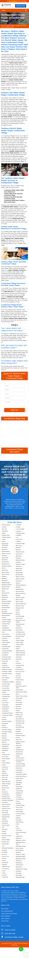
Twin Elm (18, 815)
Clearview (4, 679)
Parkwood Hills (20, 665)
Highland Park (6, 817)
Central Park (5, 648)
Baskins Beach (6, 551)
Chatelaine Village (7, 669)
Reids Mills (19, 704)
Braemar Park (5, 593)
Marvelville (19, 581)
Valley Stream (19, 822)
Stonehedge (19, 786)
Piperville (18, 677)
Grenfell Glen (5, 794)
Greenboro (5, 792)
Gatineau (4, 773)
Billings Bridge (6, 582)
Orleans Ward (19, 642)
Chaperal (4, 663)
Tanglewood (19, 793)
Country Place (5, 694)
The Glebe (18, 797)
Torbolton (18, 803)
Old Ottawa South (20, 634)
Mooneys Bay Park (21, 603)
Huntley (4, 831)
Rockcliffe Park (20, 727)
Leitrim (4, 870)
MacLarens (19, 545)
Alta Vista (4, 529)
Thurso (18, 801)
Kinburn (4, 860)
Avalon (4, 539)
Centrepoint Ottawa (7, 650)
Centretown (5, 655)
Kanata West (5, 844)
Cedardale (5, 644)
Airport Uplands (6, 524)
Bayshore (4, 555)
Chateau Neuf (5, 667)
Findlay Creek (5, 754)
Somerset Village (20, 763)
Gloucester (5, 779)
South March (19, 770)
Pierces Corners (20, 671)
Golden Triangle (6, 783)
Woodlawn (19, 871)
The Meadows (19, 799)
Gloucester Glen (6, 781)
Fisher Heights (6, 758)
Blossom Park (5, 586)
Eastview (4, 736)
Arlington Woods (6, 537)
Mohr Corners (19, 601)
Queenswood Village (21, 692)
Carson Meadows (6, 636)
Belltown (4, 576)
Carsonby (4, 638)
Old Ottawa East (20, 632)
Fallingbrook (5, 746)
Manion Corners (20, 551)
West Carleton (19, 848)
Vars (17, 826)
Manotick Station (20, 560)
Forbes (4, 765)
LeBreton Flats (6, 866)
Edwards (4, 738)
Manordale (19, 556)
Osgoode (18, 646)
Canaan (4, 617)
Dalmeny (4, 719)
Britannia (4, 599)
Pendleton (18, 667)
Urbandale (18, 820)
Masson (18, 583)
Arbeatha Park (6, 535)
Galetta (4, 771)
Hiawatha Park (6, 814)
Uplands (18, 817)
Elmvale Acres (6, 744)
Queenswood (19, 690)
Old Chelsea (19, 630)
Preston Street (19, 679)
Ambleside (5, 531)
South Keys (19, 768)
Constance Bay (6, 684)
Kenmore (4, 854)
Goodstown (5, 785)
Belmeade (4, 580)
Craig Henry (5, 698)
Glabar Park (5, 775)
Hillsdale (4, 819)
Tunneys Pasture (20, 813)
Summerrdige (19, 790)
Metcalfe (18, 595)
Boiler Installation (5, 916)
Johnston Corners (6, 835)
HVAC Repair (4, 908)
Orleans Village (20, 640)
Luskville (18, 541)
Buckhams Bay (6, 603)
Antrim (3, 533)
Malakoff (18, 547)
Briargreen (5, 595)
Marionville (19, 570)
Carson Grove (5, 634)
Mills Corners (19, 599)
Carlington (4, 625)
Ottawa (18, 648)
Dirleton (4, 725)
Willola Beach (19, 864)
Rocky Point (19, 733)
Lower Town (19, 539)
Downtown (5, 727)
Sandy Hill (18, 745)
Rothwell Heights (20, 735)
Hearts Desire (5, 806)
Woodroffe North (20, 877)
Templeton (18, 795)
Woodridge (19, 875)
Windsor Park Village (21, 869)
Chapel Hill (5, 661)
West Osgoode (20, 850)
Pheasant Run (19, 669)
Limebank (18, 524)
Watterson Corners (21, 840)
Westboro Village (20, 854)
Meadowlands (19, 589)
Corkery (4, 692)
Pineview (18, 675)
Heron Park (5, 812)
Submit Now (14, 410)
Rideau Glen (19, 712)
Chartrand (4, 665)
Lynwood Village (20, 543)
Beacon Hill (5, 557)
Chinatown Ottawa (7, 673)
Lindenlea (18, 531)
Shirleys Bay (19, 751)
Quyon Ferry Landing (21, 696)
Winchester (19, 867)
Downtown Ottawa (7, 729)
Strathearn (18, 788)
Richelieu (18, 706)
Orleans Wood (19, 644)
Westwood (18, 860)
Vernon (18, 828)
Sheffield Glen (19, 749)
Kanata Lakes (5, 841)
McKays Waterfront (21, 585)
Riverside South (20, 721)
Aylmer (4, 541)
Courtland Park (6, 696)
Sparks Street (19, 778)
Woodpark (18, 873)
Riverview (18, 725)
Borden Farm (5, 588)
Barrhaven (4, 547)
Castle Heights (6, 642)
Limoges (18, 527)
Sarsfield (18, 747)
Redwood (18, 700)
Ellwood (4, 742)
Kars (3, 846)
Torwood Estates (20, 805)
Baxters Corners (6, 553)
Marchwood (19, 568)
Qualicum (18, 682)
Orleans (18, 638)
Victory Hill (19, 830)
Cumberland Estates (7, 713)
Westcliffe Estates (20, 856)
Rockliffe (18, 731)
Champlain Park (6, 659)
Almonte (4, 527)
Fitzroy (4, 760)
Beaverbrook (5, 561)
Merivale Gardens (20, 593)
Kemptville (5, 852)
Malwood (18, 549)
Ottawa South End (21, 652)
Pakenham (19, 659)
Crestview (4, 700)
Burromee (4, 609)
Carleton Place (6, 623)
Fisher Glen (5, 756)
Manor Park (19, 554)
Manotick (18, 558)
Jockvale (4, 833)
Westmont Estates (20, 858)
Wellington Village (21, 846)
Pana (17, 661)
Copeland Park (6, 690)
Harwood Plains (6, 798)
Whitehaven (19, 862)
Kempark (4, 850)
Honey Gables (6, 825)
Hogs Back (5, 823)
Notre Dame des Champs (20, 625)
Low (17, 537)
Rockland (18, 729)
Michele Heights (20, 597)
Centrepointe (5, 652)
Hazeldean (5, 802)
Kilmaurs (4, 858)
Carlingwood (5, 628)
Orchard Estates (20, 636)
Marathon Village (20, 564)
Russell (18, 737)
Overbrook (18, 657)
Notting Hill (19, 628)
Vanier (17, 824)
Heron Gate (5, 810)
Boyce (3, 591)
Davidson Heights (6, 721)
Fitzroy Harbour (6, 763)
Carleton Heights (6, 619)
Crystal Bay (5, 704)
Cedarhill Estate (6, 646)
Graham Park (5, 787)
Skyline (18, 756)
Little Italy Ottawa (20, 533)
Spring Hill (18, 780)
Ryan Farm (19, 739)
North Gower (19, 618)
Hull (3, 827)
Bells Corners (5, 572)
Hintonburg (5, 821)
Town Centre (19, 807)
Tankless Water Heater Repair (9, 913)
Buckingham (5, 605)
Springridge (19, 782)
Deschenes (5, 723)
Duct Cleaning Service (7, 911)
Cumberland (5, 709)
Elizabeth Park (6, 740)
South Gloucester (20, 766)
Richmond (18, 708)
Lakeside (4, 864)
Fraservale (5, 767)
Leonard (4, 875)
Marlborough (19, 572)
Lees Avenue (5, 868)
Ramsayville (19, 698)
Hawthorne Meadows (7, 800)
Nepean (18, 614)
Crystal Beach (5, 706)
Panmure (18, 663)
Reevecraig (19, 702)
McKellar (18, 587)
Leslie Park (5, 877)
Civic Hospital (5, 677)
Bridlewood (5, 597)
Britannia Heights (6, 601)
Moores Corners (20, 605)
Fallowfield (5, 750)
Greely (3, 790)
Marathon (18, 562)
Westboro (18, 852)
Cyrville (4, 717)
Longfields (18, 535)
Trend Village (19, 811)
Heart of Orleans (6, 804)
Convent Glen (5, 686)
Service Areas (4, 921)
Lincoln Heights (20, 529)
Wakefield (18, 838)
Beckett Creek (5, 564)
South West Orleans (21, 776)
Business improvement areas (7, 612)
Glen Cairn (5, 777)
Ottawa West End (20, 655)
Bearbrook (4, 559)
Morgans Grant (20, 608)
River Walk (19, 717)
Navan (17, 612)
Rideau (18, 710)
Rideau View (19, 714)
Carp (3, 632)
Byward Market (6, 615)
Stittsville (18, 784)
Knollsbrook (5, 862)
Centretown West (6, 657)
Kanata (4, 837)
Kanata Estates (6, 839)
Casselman (5, 640)
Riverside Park (20, 719)
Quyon (17, 694)
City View (4, 675)
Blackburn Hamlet (6, 584)
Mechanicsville (20, 591)
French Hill (5, 769)
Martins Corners (20, 576)
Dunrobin (4, 733)
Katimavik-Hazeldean (7, 848)
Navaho (18, 610)
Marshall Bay (19, 574)
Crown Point (5, 702)
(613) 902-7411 (20, 6)
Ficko (3, 752)
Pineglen (18, 673)
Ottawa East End (20, 650)
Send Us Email (10, 930)
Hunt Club (4, 829)
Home (2, 25)
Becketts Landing (6, 566)
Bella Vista (5, 570)
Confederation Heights (8, 682)
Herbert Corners (6, 808)
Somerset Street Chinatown (20, 760)
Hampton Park (6, 796)
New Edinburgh (20, 616)
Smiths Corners (20, 758)
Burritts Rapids (6, 607)
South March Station (21, 774)
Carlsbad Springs (6, 630)
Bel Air (3, 568)
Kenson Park (5, 856)
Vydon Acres (19, 836)
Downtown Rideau (7, 731)
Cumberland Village (9, 25)
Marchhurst (19, 566)
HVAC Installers (5, 918)
